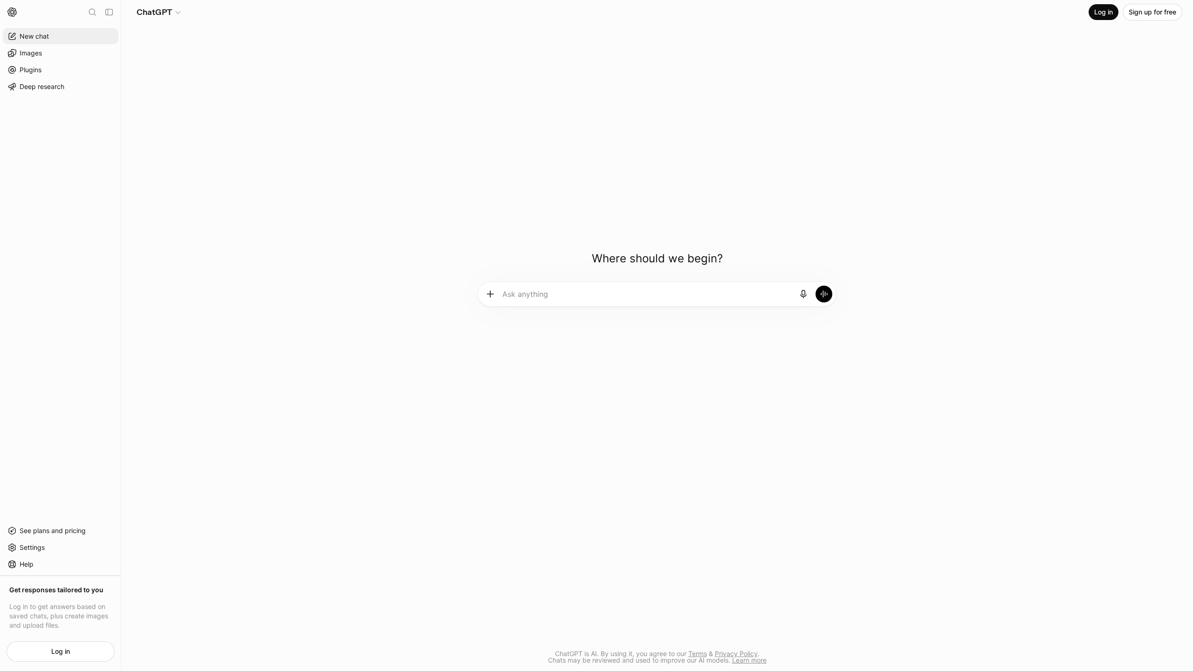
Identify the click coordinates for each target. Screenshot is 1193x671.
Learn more (749, 660)
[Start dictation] (803, 294)
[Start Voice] (824, 294)
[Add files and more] (490, 294)
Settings (32, 547)
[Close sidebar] (109, 12)
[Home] (12, 12)
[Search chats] (92, 12)
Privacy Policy (736, 653)
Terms (697, 653)
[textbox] (647, 297)
